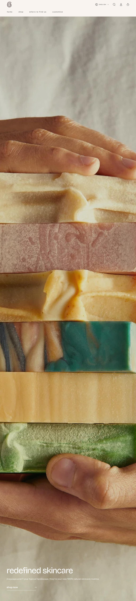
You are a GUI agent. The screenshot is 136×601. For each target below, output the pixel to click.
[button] (114, 4)
